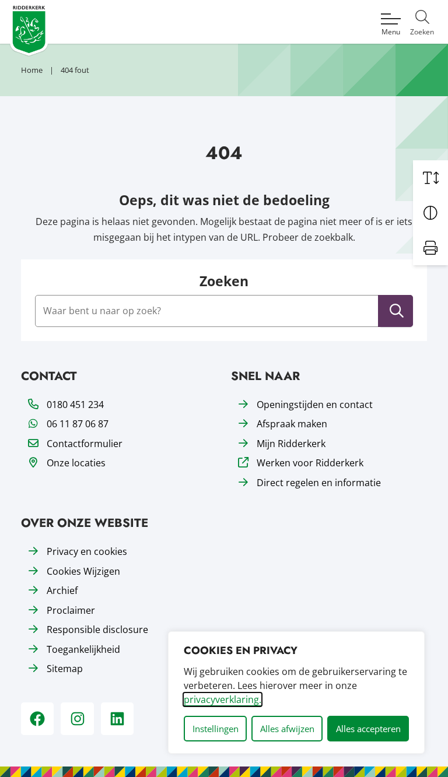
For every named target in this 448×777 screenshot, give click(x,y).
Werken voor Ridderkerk (310, 462)
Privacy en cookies (87, 551)
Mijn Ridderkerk (291, 443)
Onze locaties (76, 462)
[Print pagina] (430, 247)
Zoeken (224, 281)
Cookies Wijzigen (83, 571)
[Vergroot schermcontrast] (430, 212)
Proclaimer (71, 610)
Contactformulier (85, 443)
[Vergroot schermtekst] (430, 177)
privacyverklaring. (222, 699)
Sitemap (65, 668)
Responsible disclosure (97, 629)
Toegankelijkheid (83, 649)
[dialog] (296, 692)
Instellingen (215, 728)
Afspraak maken (292, 423)
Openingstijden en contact (315, 404)
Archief (62, 590)
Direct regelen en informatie (319, 482)
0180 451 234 (75, 404)
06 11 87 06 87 (77, 423)
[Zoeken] (396, 311)
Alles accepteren (368, 728)
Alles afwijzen (287, 728)
